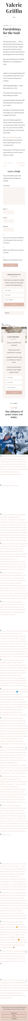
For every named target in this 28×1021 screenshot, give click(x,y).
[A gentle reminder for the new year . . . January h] (14, 586)
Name (5, 209)
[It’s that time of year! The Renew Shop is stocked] (14, 673)
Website (5, 226)
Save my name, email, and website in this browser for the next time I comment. (13, 240)
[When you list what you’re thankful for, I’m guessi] (14, 760)
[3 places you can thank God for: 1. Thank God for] (14, 702)
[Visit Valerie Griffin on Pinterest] (16, 408)
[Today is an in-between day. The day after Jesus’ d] (14, 527)
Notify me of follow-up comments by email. (13, 251)
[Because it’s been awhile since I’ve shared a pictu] (14, 876)
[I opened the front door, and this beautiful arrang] (14, 906)
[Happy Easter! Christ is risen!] (14, 498)
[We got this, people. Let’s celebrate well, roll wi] (14, 469)
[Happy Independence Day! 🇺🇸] (14, 440)
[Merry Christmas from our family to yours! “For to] (14, 615)
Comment (6, 185)
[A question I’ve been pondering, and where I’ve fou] (14, 964)
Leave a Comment (17, 25)
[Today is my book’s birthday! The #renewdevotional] (14, 818)
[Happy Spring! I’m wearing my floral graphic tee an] (14, 556)
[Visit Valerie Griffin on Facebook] (13, 408)
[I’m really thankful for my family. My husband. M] (14, 731)
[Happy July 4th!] (14, 847)
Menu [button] (14, 17)
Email (5, 217)
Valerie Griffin (14, 7)
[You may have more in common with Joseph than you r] (14, 644)
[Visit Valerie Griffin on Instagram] (11, 408)
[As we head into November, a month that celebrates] (14, 789)
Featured (5, 36)
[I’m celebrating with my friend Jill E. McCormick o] (14, 935)
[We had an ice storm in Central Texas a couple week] (14, 993)
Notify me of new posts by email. (13, 260)
